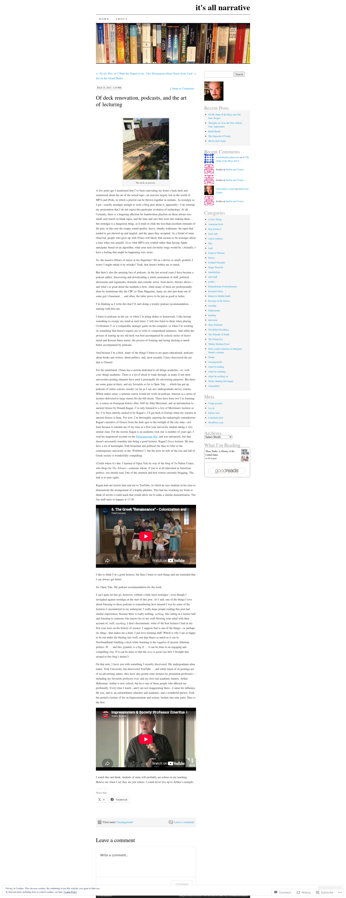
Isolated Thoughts (216, 262)
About (122, 18)
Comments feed (215, 417)
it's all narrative (223, 7)
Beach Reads (214, 131)
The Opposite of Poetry (219, 136)
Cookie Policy (70, 891)
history (211, 257)
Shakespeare (214, 310)
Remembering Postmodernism (222, 286)
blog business (214, 228)
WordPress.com (215, 422)
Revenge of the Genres (219, 300)
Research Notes (215, 291)
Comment (182, 884)
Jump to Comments (182, 88)
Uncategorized (125, 822)
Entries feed (213, 412)
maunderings (214, 272)
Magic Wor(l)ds (215, 267)
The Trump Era (215, 339)
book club (213, 233)
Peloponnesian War (146, 436)
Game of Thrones (216, 252)
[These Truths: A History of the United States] (245, 460)
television (212, 319)
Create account (215, 403)
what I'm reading (216, 366)
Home (104, 18)
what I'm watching (217, 371)
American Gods (215, 224)
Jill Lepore (212, 458)
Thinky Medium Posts (218, 343)
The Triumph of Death (218, 334)
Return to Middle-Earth (219, 296)
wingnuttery (214, 385)
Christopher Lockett (225, 188)
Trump (211, 357)
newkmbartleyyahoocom (227, 157)
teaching (212, 315)
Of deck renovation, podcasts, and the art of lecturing (141, 101)
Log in (211, 408)
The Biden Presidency (218, 329)
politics (211, 281)
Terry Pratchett (215, 324)
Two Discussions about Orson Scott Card (171, 73)
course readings (215, 238)
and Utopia (217, 140)
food (210, 248)
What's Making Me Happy (220, 381)
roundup (212, 305)
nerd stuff (212, 276)
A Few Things (215, 219)
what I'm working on (218, 376)
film (210, 243)
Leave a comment (184, 822)
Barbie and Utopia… (236, 169)
